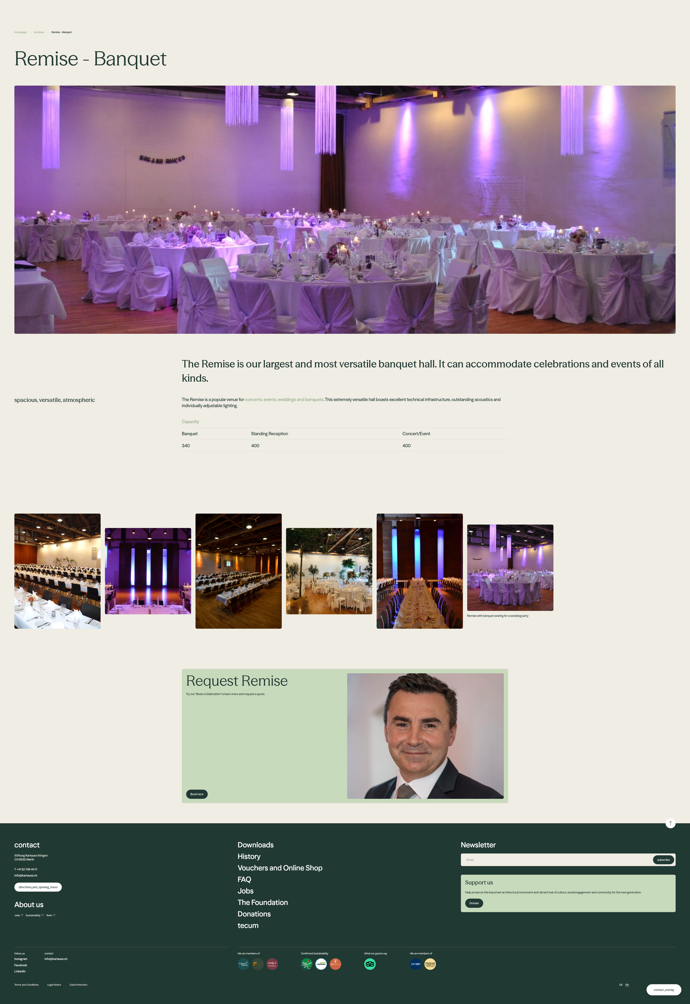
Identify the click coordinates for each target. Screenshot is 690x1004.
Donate (474, 903)
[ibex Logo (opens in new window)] (335, 964)
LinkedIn (20, 971)
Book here (196, 794)
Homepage (20, 32)
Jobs (17, 915)
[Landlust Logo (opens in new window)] (272, 964)
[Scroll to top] (671, 823)
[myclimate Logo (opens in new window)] (321, 964)
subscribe (663, 860)
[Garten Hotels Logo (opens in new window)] (243, 964)
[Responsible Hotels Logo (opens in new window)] (258, 964)
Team (49, 915)
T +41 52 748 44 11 (25, 869)
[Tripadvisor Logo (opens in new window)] (370, 964)
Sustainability (33, 915)
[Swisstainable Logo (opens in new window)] (306, 964)
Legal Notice (54, 984)
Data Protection (78, 984)
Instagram (20, 959)
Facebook (20, 965)
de (621, 984)
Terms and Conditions (26, 984)
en (627, 984)
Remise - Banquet (62, 32)
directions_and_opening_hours (38, 887)
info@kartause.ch (25, 875)
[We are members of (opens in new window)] (416, 964)
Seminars (39, 32)
